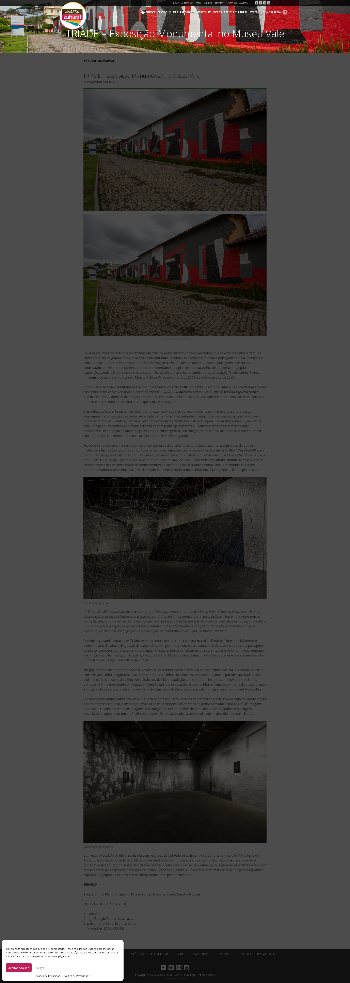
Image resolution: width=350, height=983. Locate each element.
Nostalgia (273, 12)
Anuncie (208, 3)
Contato (243, 3)
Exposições (187, 12)
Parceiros (232, 3)
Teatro (162, 12)
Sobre (198, 3)
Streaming (257, 12)
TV (209, 12)
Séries (201, 12)
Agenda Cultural (236, 12)
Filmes (173, 12)
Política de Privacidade (49, 976)
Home (176, 3)
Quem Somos (187, 3)
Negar (40, 968)
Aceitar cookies (18, 968)
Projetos (219, 3)
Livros (217, 12)
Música (150, 12)
